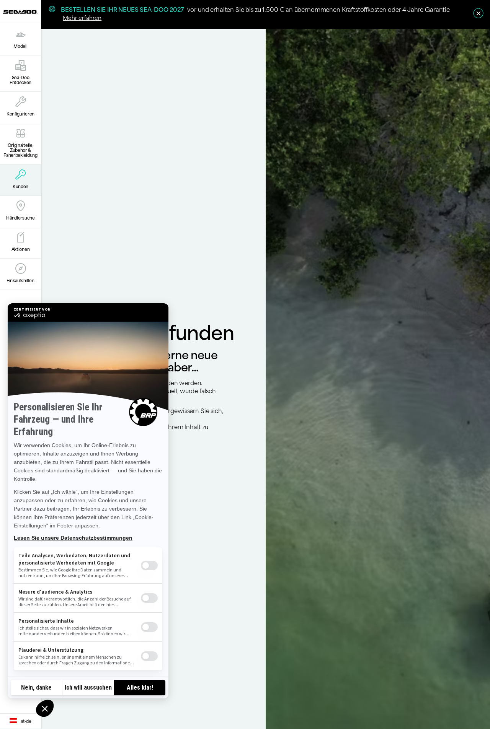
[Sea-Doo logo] (20, 12)
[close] (478, 13)
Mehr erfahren (82, 17)
